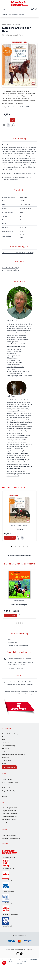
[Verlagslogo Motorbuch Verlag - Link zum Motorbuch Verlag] (19, 863)
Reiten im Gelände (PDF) (19, 605)
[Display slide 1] (12, 546)
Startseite (4, 15)
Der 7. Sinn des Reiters (13, 364)
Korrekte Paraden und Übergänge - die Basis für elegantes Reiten (18, 372)
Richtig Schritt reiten (13, 358)
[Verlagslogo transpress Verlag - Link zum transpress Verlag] (19, 886)
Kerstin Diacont (7, 24)
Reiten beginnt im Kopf (13, 356)
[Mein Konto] (33, 9)
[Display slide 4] (23, 546)
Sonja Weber (16, 24)
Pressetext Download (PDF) (10, 268)
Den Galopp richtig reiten (14, 362)
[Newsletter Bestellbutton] (19, 706)
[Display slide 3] (19, 546)
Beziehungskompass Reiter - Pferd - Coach (19, 376)
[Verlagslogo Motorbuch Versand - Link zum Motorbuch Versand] (19, 852)
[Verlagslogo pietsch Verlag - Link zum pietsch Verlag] (19, 875)
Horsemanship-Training (14, 349)
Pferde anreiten (11, 353)
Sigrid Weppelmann (16, 525)
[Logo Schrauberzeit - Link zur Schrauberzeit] (19, 921)
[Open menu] (4, 9)
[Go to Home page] (19, 3)
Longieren (19, 530)
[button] (19, 65)
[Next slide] (35, 546)
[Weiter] (36, 623)
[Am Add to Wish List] (19, 615)
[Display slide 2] (16, 546)
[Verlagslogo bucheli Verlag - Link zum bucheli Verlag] (19, 898)
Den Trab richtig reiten (13, 360)
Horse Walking (11, 369)
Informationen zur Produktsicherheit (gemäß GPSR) (18, 253)
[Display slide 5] (27, 546)
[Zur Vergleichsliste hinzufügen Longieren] (22, 538)
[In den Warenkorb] (12, 120)
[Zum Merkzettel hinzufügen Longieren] (18, 538)
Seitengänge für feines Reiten (15, 367)
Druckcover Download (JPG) (10, 270)
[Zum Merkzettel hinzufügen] (4, 125)
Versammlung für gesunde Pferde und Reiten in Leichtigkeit (18, 475)
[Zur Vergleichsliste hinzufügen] (8, 125)
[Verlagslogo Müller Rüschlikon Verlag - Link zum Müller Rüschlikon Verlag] (19, 909)
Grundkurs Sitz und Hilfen (14, 351)
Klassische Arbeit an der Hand (16, 471)
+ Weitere (24, 525)
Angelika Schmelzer (19, 600)
